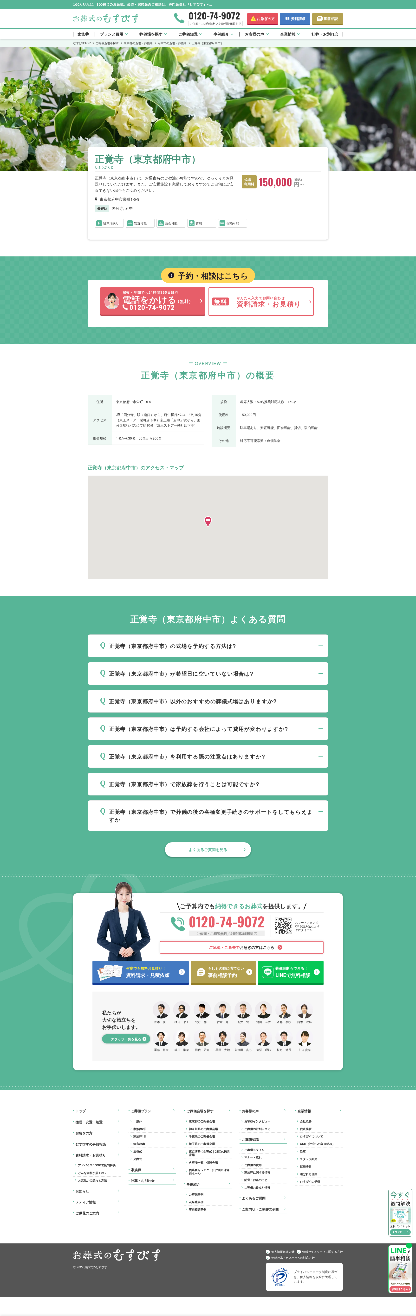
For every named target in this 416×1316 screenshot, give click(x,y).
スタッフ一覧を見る (126, 1039)
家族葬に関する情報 (257, 1172)
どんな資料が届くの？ (92, 1173)
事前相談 (331, 18)
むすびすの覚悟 (310, 1181)
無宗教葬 (139, 1144)
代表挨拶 (306, 1129)
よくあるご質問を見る (208, 849)
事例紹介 (221, 34)
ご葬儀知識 (188, 34)
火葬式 (137, 1159)
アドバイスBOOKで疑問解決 (97, 1165)
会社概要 (306, 1121)
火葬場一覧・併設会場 (203, 1162)
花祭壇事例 (196, 1202)
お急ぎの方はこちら (241, 947)
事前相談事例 (197, 1209)
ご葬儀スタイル (254, 1150)
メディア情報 (86, 1202)
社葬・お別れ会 (325, 34)
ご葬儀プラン (141, 1111)
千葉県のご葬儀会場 (202, 1136)
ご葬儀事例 (196, 1194)
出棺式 (137, 1151)
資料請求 (298, 18)
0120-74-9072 (214, 15)
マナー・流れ (253, 1157)
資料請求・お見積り (91, 1155)
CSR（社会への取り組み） (317, 1144)
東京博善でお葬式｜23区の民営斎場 (209, 1153)
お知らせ (82, 1191)
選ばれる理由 (308, 1174)
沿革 (303, 1151)
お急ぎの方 (266, 18)
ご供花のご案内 (87, 1213)
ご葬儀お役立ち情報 (257, 1187)
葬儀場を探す (150, 34)
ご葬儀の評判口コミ (257, 1129)
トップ (81, 1111)
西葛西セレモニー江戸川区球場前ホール (209, 1171)
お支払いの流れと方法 (92, 1180)
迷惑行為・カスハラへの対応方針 (293, 1257)
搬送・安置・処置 (89, 1122)
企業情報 (288, 34)
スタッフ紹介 (308, 1159)
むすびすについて (311, 1136)
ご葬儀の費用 (253, 1165)
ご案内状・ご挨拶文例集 (260, 1209)
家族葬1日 (140, 1136)
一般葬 (137, 1121)
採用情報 (306, 1166)
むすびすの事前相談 (91, 1144)
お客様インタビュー (257, 1121)
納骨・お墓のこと (255, 1180)
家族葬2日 (140, 1129)
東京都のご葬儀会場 (202, 1121)
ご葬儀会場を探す (200, 1111)
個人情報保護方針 (282, 1251)
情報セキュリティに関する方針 (322, 1251)
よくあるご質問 (254, 1198)
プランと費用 (111, 34)
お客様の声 (254, 34)
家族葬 (83, 34)
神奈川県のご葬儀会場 (203, 1129)
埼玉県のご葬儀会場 (202, 1144)
